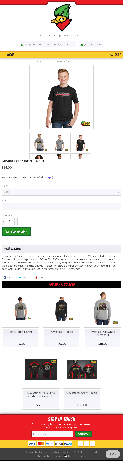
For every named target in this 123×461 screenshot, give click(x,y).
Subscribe (83, 434)
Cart (117, 55)
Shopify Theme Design (50, 456)
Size (4, 200)
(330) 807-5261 (93, 44)
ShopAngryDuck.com (60, 452)
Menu (10, 55)
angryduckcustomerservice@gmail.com (49, 44)
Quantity (7, 215)
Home (38, 61)
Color (5, 185)
